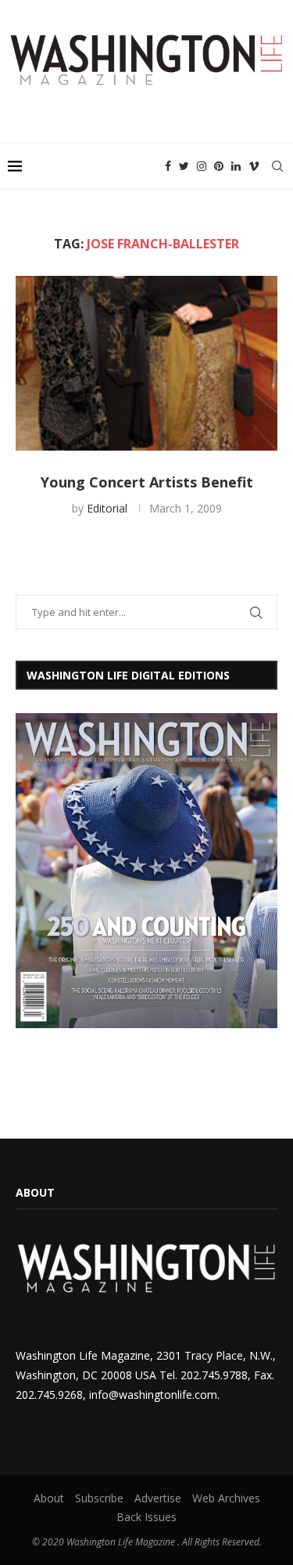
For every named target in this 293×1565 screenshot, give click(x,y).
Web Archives (226, 1498)
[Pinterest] (218, 166)
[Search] (277, 166)
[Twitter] (184, 166)
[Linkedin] (236, 166)
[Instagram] (201, 166)
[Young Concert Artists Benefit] (146, 363)
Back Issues (146, 1516)
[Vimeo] (253, 166)
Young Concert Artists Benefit (147, 482)
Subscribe (99, 1498)
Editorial (107, 508)
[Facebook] (168, 166)
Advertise (157, 1498)
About (49, 1498)
